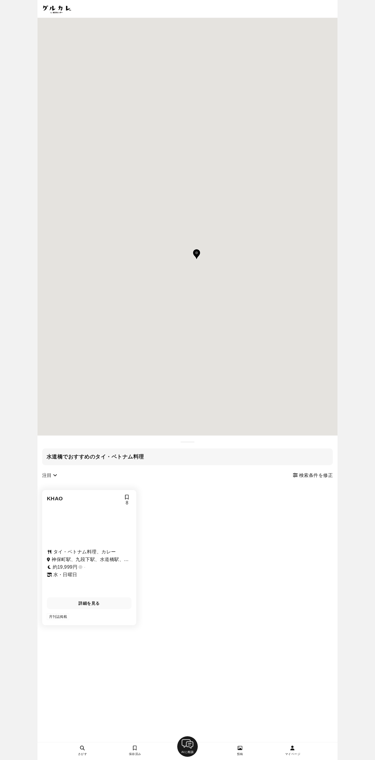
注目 (47, 475)
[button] (196, 254)
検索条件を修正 (315, 475)
